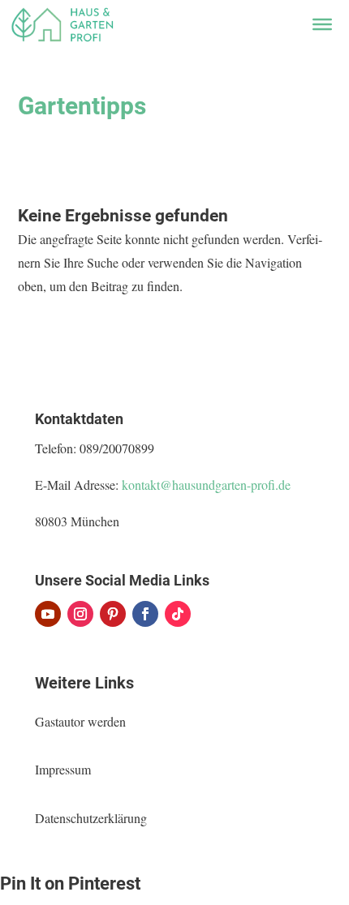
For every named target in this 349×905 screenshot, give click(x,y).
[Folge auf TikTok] (178, 614)
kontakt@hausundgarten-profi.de (206, 484)
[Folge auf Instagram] (80, 614)
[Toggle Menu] (322, 24)
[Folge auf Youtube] (48, 614)
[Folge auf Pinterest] (113, 614)
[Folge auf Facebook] (145, 614)
